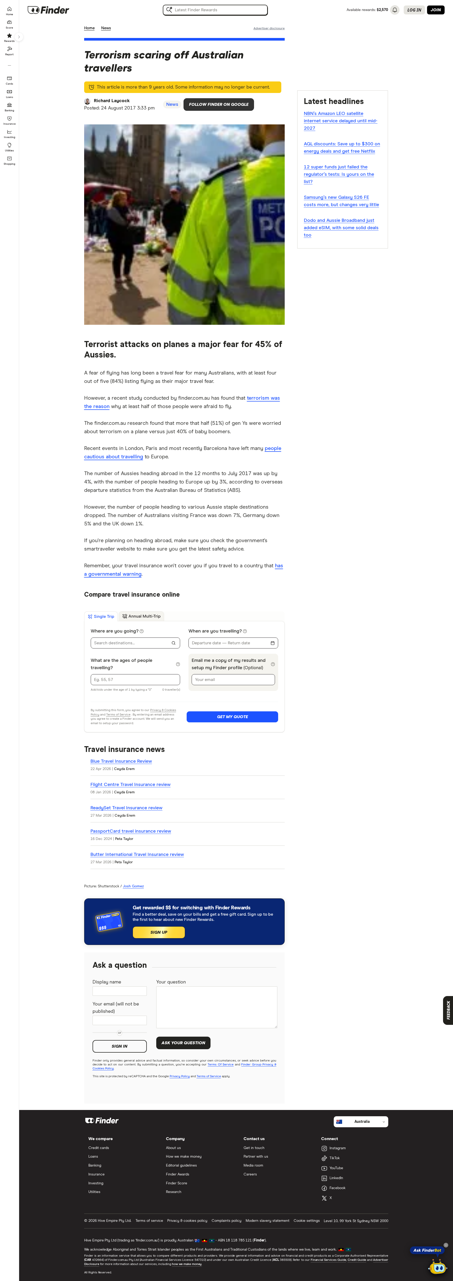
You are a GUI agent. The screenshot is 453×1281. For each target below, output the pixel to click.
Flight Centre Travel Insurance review (130, 784)
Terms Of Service (221, 1064)
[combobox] (132, 643)
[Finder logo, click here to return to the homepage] (56, 10)
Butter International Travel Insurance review (137, 854)
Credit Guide (357, 1260)
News (106, 28)
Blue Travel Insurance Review (121, 761)
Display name (107, 982)
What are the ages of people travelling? (121, 664)
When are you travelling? (215, 631)
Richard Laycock (112, 100)
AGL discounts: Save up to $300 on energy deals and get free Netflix (342, 148)
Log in (414, 10)
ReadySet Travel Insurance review (126, 808)
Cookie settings (307, 1221)
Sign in (119, 1046)
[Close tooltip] (446, 1245)
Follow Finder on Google (219, 104)
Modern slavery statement (267, 1221)
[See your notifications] (395, 10)
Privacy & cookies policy (187, 1221)
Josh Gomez (133, 886)
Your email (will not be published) (116, 1008)
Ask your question (183, 1043)
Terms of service (149, 1221)
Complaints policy (226, 1221)
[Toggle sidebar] (19, 37)
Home (89, 28)
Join (436, 10)
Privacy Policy (180, 1076)
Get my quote (232, 717)
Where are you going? (114, 631)
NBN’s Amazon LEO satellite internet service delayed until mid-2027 (341, 121)
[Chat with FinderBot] (438, 1267)
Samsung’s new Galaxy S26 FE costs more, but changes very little (341, 201)
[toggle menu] (173, 643)
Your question (171, 982)
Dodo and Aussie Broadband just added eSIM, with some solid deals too (341, 228)
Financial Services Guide (328, 1260)
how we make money (187, 1264)
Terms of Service (118, 714)
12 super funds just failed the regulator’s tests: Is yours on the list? (339, 174)
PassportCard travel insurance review (130, 831)
